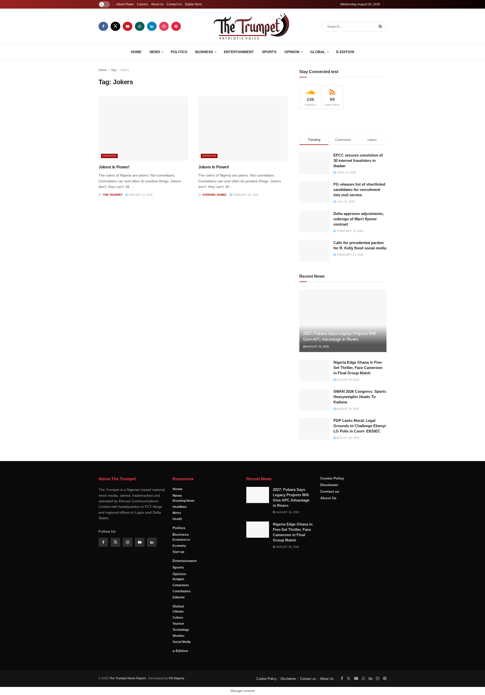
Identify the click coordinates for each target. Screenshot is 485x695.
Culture (178, 618)
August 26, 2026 (317, 346)
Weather (179, 636)
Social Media (182, 642)
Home (136, 52)
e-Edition (345, 52)
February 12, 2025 (245, 194)
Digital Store (193, 4)
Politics (179, 52)
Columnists (181, 585)
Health (177, 519)
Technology (181, 630)
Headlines (180, 507)
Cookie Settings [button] (440, 686)
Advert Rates (125, 4)
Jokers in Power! (114, 167)
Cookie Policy (332, 478)
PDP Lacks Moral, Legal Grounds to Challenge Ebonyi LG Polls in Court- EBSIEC (359, 425)
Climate (178, 612)
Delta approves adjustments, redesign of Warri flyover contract (358, 218)
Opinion (291, 52)
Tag (113, 70)
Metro (177, 513)
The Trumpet (113, 194)
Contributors (182, 591)
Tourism (178, 624)
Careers (142, 4)
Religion (178, 579)
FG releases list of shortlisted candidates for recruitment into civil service (359, 189)
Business (204, 52)
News (155, 52)
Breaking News (184, 501)
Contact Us (174, 4)
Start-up (178, 552)
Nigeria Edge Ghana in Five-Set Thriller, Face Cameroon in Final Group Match (358, 367)
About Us (157, 4)
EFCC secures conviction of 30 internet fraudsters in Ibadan (358, 160)
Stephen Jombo (215, 194)
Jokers (124, 70)
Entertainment (239, 52)
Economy (179, 546)
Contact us (329, 492)
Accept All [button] (468, 686)
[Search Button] (381, 26)
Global (317, 52)
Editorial (178, 597)
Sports (269, 52)
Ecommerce (181, 540)
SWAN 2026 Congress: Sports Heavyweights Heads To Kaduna (359, 396)
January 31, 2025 (140, 194)
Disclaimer (329, 485)
